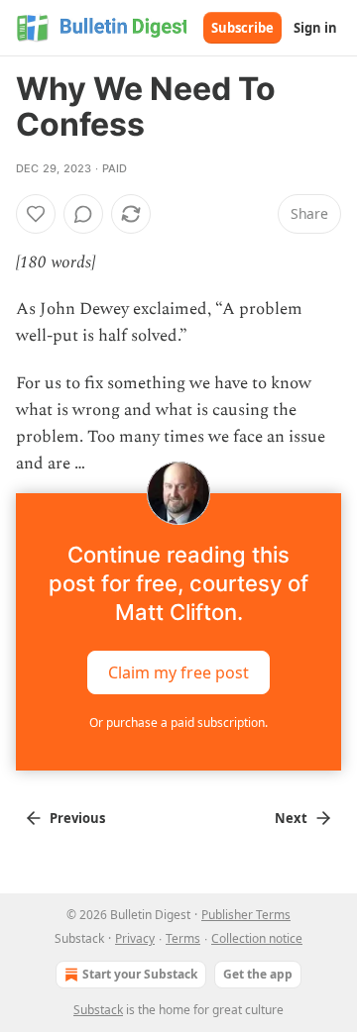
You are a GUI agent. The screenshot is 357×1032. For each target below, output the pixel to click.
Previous (77, 818)
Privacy (135, 938)
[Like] (36, 214)
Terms (183, 938)
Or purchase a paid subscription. (178, 722)
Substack (98, 1009)
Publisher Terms (246, 914)
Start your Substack (139, 974)
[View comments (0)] (83, 214)
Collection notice (256, 938)
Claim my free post (178, 672)
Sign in (315, 28)
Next (291, 818)
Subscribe (242, 28)
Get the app (258, 974)
